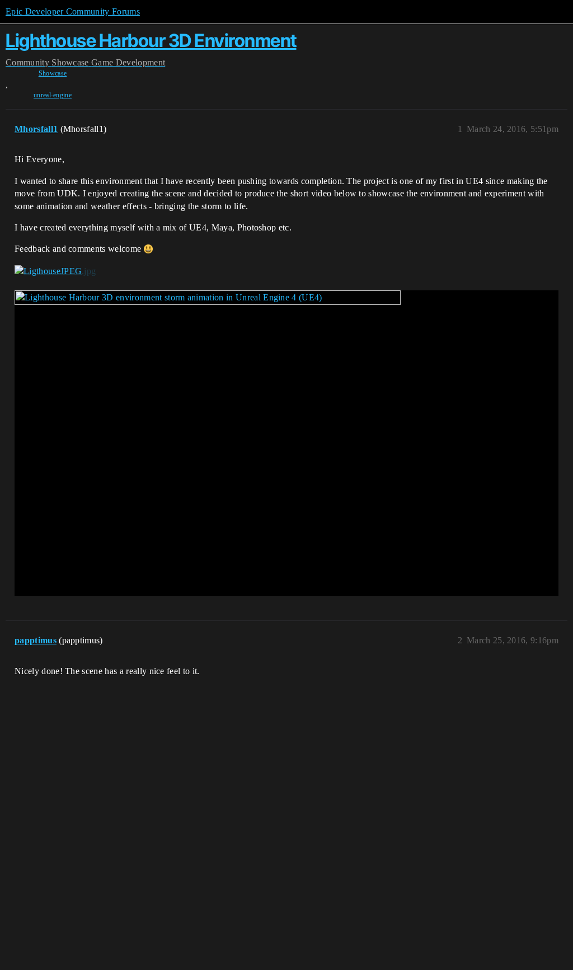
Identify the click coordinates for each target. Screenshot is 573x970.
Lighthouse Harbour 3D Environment (151, 40)
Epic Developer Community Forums (73, 11)
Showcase (53, 73)
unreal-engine (53, 95)
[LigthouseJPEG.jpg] (55, 271)
